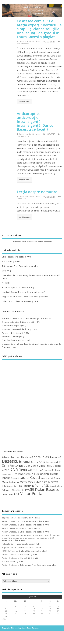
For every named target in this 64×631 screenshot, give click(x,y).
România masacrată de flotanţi (16, 329)
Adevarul (7, 457)
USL (17, 494)
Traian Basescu (47, 489)
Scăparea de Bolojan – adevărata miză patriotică (25, 296)
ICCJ (16, 474)
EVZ (40, 470)
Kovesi (16, 478)
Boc (45, 461)
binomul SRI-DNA (30, 462)
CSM (30, 465)
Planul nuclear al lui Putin (13, 340)
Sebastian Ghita (9, 490)
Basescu (10, 461)
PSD (46, 485)
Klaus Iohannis (41, 474)
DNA (13, 469)
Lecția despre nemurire (37, 191)
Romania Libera (56, 486)
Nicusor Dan (12, 486)
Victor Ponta (31, 493)
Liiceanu (43, 478)
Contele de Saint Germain (29, 41)
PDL (20, 485)
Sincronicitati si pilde (11, 325)
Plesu (26, 485)
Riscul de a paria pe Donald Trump (18, 287)
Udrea (11, 494)
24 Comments (23, 43)
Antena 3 (56, 457)
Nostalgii (6, 282)
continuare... (25, 101)
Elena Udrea (27, 469)
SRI (31, 489)
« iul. (4, 619)
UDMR (4, 494)
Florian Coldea (51, 470)
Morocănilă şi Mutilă (11, 261)
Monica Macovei (48, 482)
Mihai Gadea (54, 478)
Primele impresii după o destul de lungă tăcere (24, 318)
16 (58, 608)
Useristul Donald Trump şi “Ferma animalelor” (23, 292)
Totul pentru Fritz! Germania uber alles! (20, 266)
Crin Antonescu (15, 465)
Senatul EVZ (23, 490)
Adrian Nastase (21, 457)
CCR (59, 461)
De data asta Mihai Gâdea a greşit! (18, 322)
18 (15, 611)
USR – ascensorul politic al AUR (16, 256)
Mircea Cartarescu (10, 482)
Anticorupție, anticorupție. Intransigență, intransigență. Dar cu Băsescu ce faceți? (35, 121)
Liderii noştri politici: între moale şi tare (20, 301)
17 (6, 611)
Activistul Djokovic (10, 336)
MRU (4, 486)
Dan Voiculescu (42, 465)
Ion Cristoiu (24, 474)
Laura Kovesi (29, 477)
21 (42, 611)
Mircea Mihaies (28, 482)
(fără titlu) (6, 270)
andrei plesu (41, 457)
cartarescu (52, 462)
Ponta (39, 485)
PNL (31, 485)
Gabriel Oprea (8, 474)
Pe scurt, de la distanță (12, 333)
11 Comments (23, 136)
